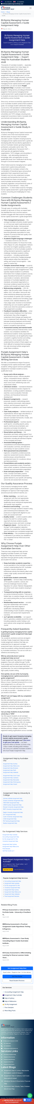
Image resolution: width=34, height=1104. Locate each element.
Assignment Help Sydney (9, 1064)
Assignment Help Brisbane (9, 1059)
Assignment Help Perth (8, 1061)
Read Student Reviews (17, 980)
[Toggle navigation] (30, 8)
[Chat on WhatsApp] (29, 1095)
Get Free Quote (8, 869)
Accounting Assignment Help (10, 1054)
